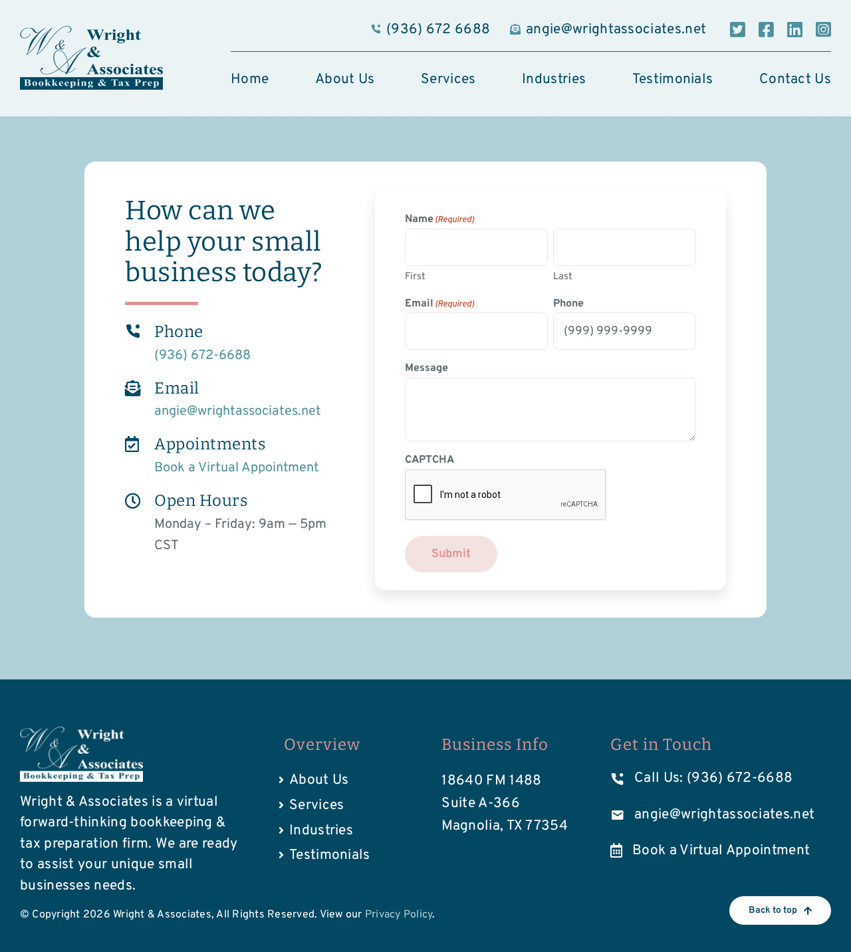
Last (562, 277)
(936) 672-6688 (202, 355)
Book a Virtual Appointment (236, 468)
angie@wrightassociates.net (237, 411)
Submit (451, 554)
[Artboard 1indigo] (91, 32)
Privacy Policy (399, 914)
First (415, 277)
